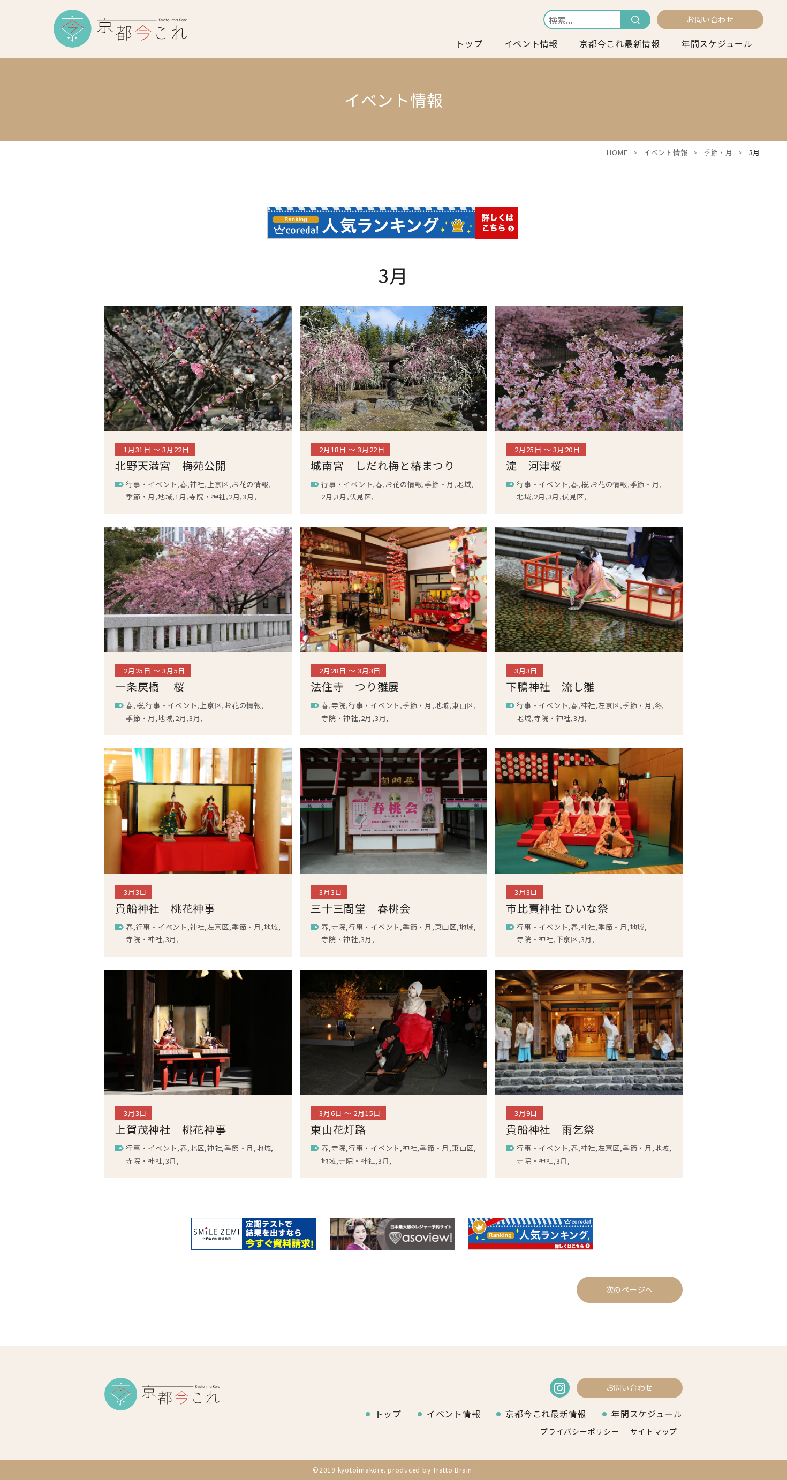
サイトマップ (654, 1431)
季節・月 (718, 152)
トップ (469, 43)
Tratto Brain (452, 1469)
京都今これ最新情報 (619, 43)
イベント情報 (531, 43)
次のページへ (630, 1289)
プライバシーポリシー (579, 1431)
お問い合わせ (710, 19)
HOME (617, 152)
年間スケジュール (717, 43)
